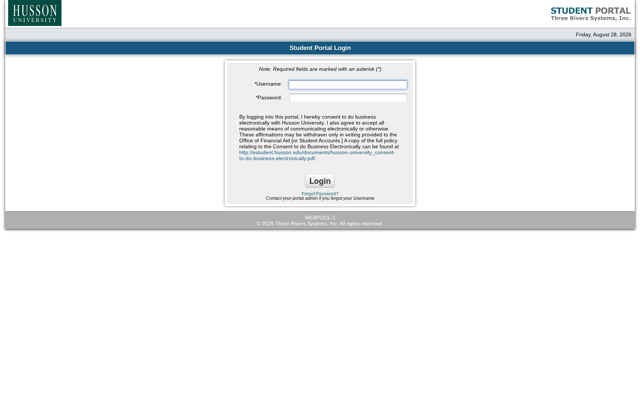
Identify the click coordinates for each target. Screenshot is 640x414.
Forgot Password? (320, 194)
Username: (268, 84)
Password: (269, 97)
